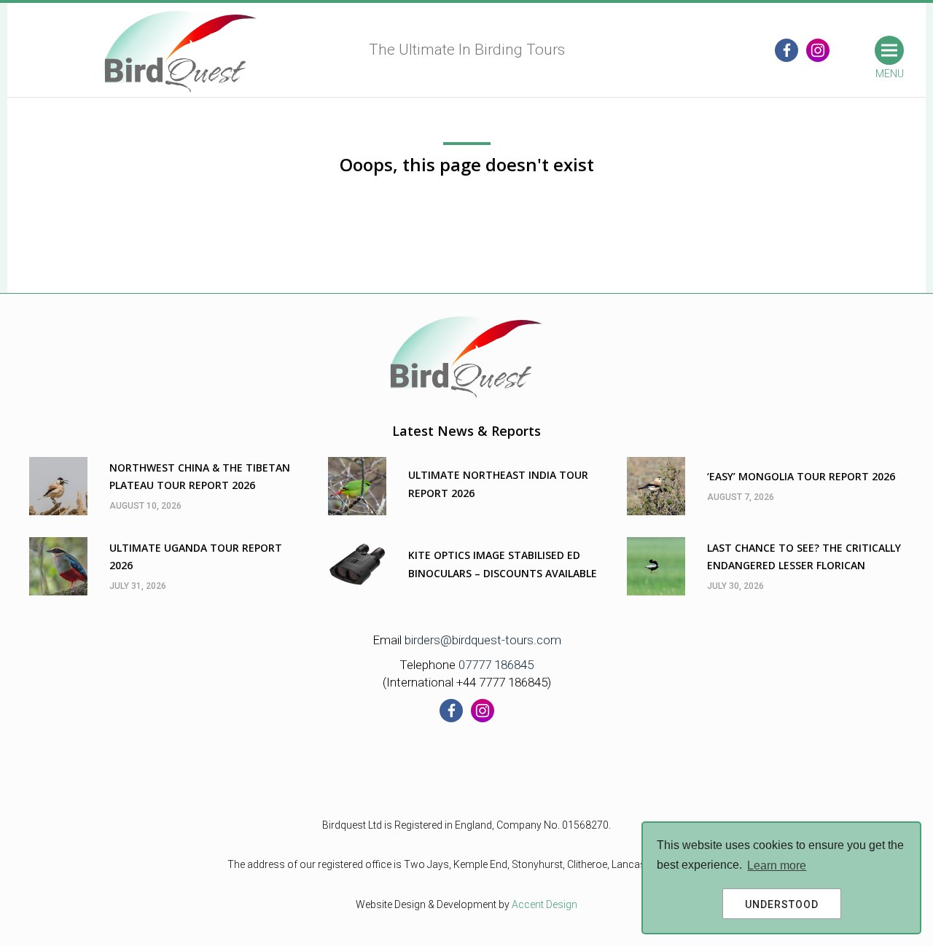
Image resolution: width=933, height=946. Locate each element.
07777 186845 (496, 664)
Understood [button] (782, 904)
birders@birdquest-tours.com (483, 640)
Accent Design (544, 904)
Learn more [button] (776, 865)
